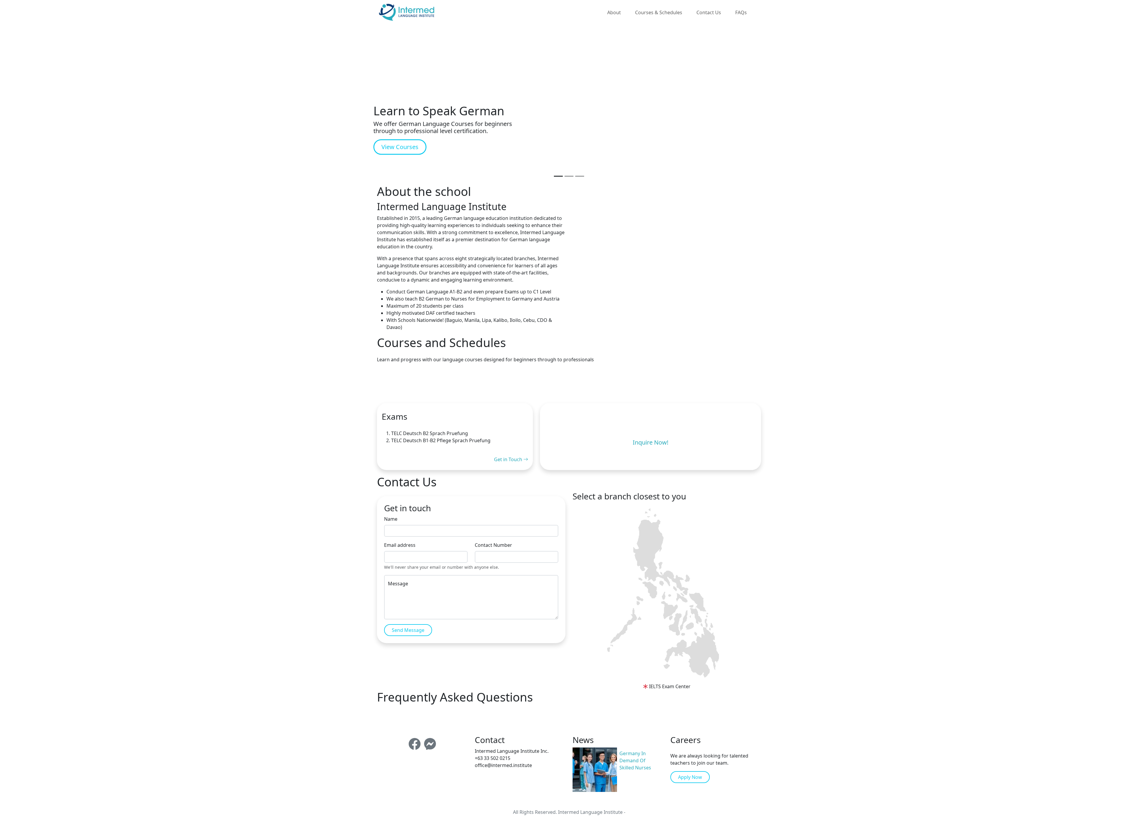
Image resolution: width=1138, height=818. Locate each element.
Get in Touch (508, 459)
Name (390, 519)
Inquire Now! (650, 442)
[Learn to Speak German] (558, 176)
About (614, 12)
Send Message (408, 630)
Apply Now (690, 777)
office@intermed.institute (503, 765)
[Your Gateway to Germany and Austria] (579, 176)
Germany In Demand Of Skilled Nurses (635, 760)
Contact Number (493, 545)
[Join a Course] (569, 176)
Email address (399, 545)
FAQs (741, 12)
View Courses (399, 147)
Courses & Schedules (658, 12)
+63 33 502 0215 (492, 758)
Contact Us (708, 12)
